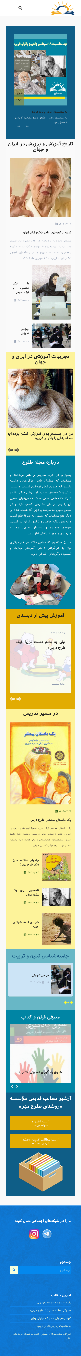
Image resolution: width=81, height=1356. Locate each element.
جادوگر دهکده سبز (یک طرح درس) (50, 1310)
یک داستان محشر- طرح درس (50, 820)
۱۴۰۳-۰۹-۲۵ (22, 341)
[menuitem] (19, 8)
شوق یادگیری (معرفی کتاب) (40, 1072)
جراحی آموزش (40, 975)
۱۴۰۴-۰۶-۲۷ (32, 902)
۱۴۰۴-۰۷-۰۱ (65, 224)
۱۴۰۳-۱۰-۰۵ (22, 300)
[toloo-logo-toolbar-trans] (47, 8)
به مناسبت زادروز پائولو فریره (49, 111)
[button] (26, 127)
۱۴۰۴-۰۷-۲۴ (65, 811)
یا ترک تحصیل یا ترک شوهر (21, 288)
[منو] (10, 8)
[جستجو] (19, 8)
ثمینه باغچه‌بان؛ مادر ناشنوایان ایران (47, 232)
